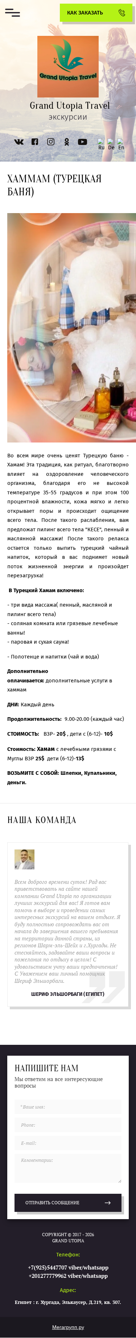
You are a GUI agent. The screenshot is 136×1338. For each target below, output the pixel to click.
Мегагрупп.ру (68, 1327)
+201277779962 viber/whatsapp (68, 1275)
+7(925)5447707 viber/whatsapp (68, 1267)
